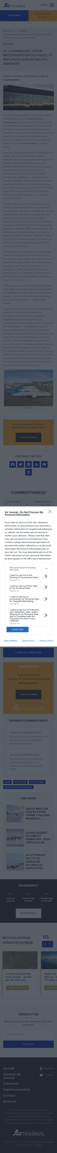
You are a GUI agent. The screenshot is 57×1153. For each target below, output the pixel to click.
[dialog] (28, 576)
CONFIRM (17, 629)
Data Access (28, 640)
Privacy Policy (46, 640)
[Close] (51, 512)
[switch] (44, 576)
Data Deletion (10, 640)
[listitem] (28, 568)
